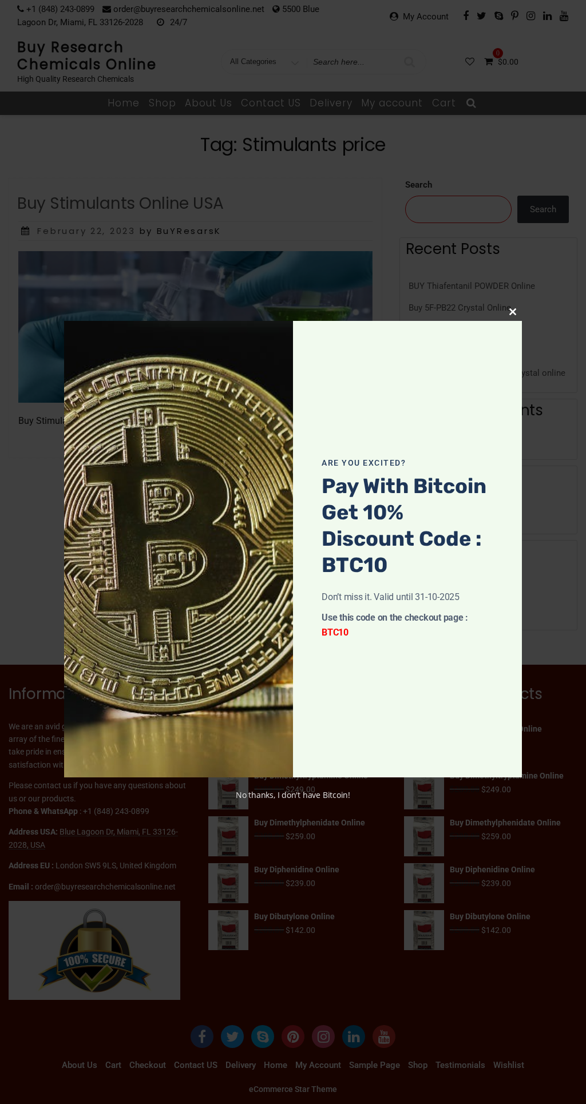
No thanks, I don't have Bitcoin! (293, 794)
